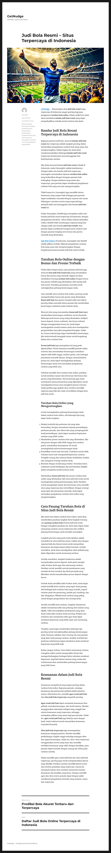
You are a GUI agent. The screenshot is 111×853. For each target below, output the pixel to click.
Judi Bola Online (28, 121)
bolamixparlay (27, 124)
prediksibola (26, 133)
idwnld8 (25, 115)
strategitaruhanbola (29, 140)
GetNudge (15, 16)
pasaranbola (26, 131)
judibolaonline (27, 128)
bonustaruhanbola (28, 126)
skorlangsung (26, 137)
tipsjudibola (26, 144)
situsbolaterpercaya (29, 135)
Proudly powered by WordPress (26, 843)
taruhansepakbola (28, 142)
